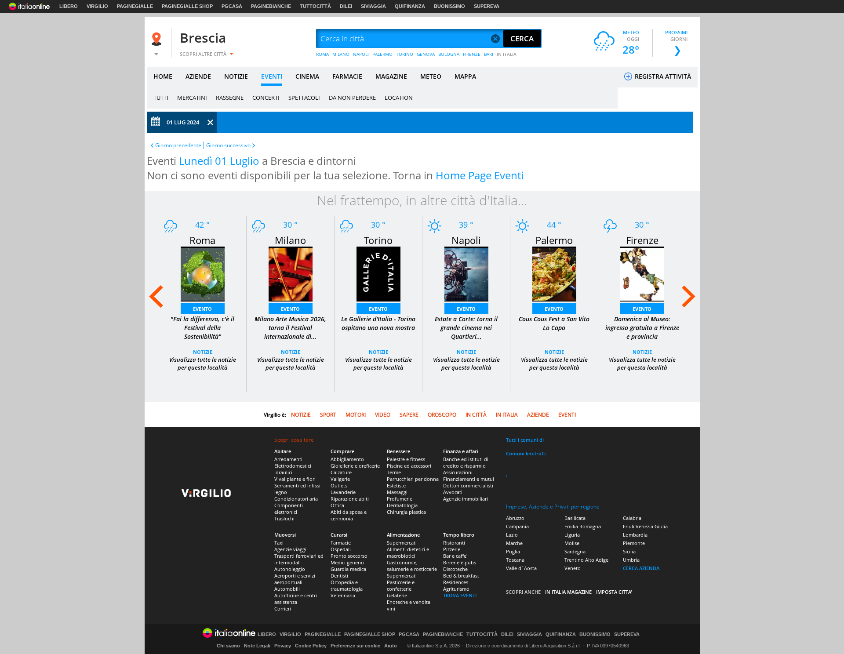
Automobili (287, 588)
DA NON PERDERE (352, 98)
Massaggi (397, 492)
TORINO (404, 54)
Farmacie (341, 542)
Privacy (282, 645)
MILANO (340, 54)
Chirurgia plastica (406, 512)
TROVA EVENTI (460, 595)
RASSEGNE (230, 98)
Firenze (642, 240)
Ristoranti (454, 542)
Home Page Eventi (480, 175)
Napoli (466, 240)
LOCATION (399, 98)
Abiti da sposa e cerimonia (349, 515)
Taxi (279, 542)
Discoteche (455, 569)
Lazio (512, 534)
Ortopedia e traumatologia (347, 585)
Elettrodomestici (292, 465)
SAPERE (409, 414)
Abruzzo (515, 518)
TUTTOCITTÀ (315, 6)
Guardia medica (348, 569)
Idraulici (283, 472)
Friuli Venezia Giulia (645, 526)
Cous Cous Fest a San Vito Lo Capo (554, 323)
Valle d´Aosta (521, 568)
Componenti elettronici (288, 508)
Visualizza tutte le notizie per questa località (202, 363)
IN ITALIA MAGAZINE (568, 592)
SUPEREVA (486, 6)
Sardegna (575, 551)
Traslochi (284, 518)
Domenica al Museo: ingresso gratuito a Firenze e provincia (642, 328)
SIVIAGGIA (373, 6)
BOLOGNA (448, 54)
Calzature (341, 472)
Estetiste (396, 485)
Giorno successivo (228, 145)
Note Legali (257, 645)
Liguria (572, 534)
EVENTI (271, 76)
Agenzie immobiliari (465, 498)
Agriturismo (456, 588)
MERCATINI (192, 98)
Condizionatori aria (296, 498)
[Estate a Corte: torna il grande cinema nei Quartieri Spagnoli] (466, 273)
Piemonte (634, 543)
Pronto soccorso (349, 555)
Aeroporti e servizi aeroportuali (294, 578)
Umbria (631, 559)
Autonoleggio (289, 569)
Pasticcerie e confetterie (401, 585)
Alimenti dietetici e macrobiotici (408, 552)
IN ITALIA (507, 54)
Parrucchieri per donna (413, 479)
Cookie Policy (311, 645)
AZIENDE (198, 76)
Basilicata (575, 518)
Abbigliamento (347, 459)
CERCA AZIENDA (641, 568)
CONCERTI (266, 98)
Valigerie (340, 479)
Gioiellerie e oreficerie (355, 465)
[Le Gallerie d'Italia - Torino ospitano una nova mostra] (378, 273)
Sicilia (629, 551)
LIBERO (68, 6)
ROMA (322, 54)
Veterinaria (343, 595)
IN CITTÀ (476, 414)
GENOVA (426, 54)
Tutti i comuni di (525, 439)
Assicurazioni (458, 472)
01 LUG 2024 (183, 122)
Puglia (513, 551)
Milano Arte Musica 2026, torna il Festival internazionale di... (290, 328)
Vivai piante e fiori (295, 479)
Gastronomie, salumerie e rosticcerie (412, 565)
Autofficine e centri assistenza (295, 598)
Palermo (554, 240)
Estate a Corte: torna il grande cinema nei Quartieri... (466, 328)
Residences (455, 582)
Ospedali (341, 549)
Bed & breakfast (461, 575)
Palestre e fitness (406, 459)
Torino (378, 240)
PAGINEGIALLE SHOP (187, 6)
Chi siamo (228, 645)
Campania (517, 526)
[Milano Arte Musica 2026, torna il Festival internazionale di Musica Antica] (291, 273)
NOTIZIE (236, 76)
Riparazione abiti (350, 498)
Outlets (339, 485)
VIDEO (382, 414)
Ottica (337, 505)
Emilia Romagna (582, 526)
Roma (202, 240)
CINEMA (307, 76)
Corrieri (282, 608)
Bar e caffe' (455, 555)
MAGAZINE (391, 76)
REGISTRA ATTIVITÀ (662, 76)
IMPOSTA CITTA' (614, 592)
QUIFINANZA (410, 6)
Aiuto (390, 645)
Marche (514, 543)
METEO (430, 76)
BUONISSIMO (449, 6)
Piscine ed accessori (409, 465)
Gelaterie (397, 595)
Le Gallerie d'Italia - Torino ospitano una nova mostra (378, 323)
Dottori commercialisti (468, 485)
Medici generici (347, 562)
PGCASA (232, 6)
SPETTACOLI (304, 98)
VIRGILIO (97, 6)
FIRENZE (471, 54)
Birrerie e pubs (459, 562)
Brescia (203, 38)
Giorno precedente (178, 145)
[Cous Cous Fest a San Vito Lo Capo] (554, 273)
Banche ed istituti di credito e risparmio (465, 462)
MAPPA (465, 76)
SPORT (328, 414)
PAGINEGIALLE (135, 6)
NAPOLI (361, 54)
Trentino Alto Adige (586, 559)
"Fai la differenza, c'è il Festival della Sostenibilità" (202, 328)
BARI (488, 54)
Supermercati (402, 542)
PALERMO (382, 54)
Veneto (572, 568)
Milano (290, 240)
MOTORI (356, 414)
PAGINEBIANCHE (271, 6)
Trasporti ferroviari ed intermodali (299, 559)
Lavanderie (343, 492)
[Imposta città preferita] (158, 39)
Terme (394, 472)
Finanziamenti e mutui (468, 479)
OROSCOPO (442, 414)
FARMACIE (347, 76)
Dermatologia (402, 505)
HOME (162, 76)
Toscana (515, 559)
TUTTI (160, 98)
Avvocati (452, 492)
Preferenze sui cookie (355, 645)
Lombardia (635, 534)
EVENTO (202, 308)
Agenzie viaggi (290, 549)
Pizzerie (451, 549)
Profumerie (399, 498)
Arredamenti (288, 459)
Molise (571, 543)
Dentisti (339, 575)
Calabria (632, 518)
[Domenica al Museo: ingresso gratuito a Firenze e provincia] (642, 273)
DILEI (346, 6)
